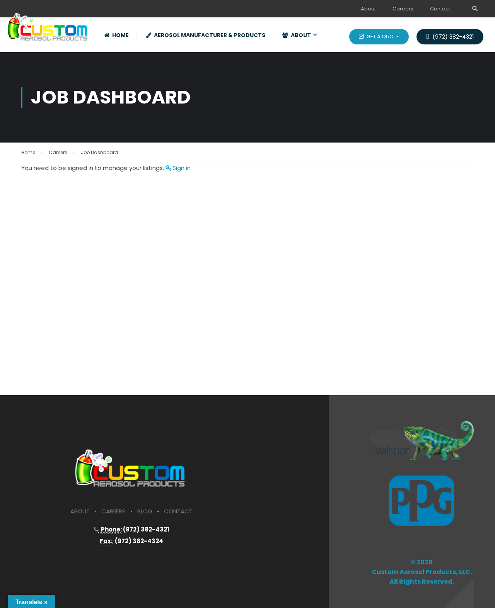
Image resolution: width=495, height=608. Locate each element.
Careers (403, 8)
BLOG (144, 511)
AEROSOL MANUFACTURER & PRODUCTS (209, 35)
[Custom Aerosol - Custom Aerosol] (48, 24)
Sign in (181, 168)
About (368, 8)
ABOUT (301, 35)
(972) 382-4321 (452, 37)
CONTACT (178, 511)
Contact (440, 8)
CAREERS (113, 511)
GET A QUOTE (382, 36)
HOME (120, 35)
